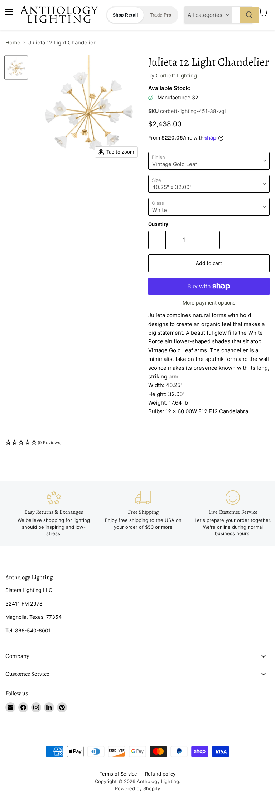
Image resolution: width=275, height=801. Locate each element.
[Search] (249, 15)
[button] (137, 442)
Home (12, 42)
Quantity (158, 224)
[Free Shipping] (143, 510)
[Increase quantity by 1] (211, 240)
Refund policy (160, 774)
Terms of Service (118, 774)
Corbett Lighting (176, 75)
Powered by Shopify (137, 788)
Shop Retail (125, 15)
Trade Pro (160, 15)
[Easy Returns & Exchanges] (53, 513)
